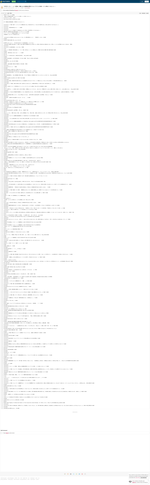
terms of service (16, 479)
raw (140, 13)
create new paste (4, 478)
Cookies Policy (137, 477)
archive (16, 478)
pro (38, 478)
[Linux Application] (85, 474)
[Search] (26, 1)
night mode (25, 478)
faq (18, 478)
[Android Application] (76, 474)
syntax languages (11, 478)
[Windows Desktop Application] (73, 474)
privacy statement (4, 479)
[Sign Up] (130, 481)
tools (21, 478)
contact (37, 479)
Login (142, 1)
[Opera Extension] (82, 474)
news (36, 478)
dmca (28, 479)
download (143, 13)
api (28, 478)
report (147, 13)
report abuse (32, 479)
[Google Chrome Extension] (65, 474)
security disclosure (23, 479)
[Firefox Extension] (68, 474)
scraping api (32, 478)
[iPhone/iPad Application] (70, 474)
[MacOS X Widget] (79, 474)
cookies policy (10, 479)
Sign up (146, 1)
